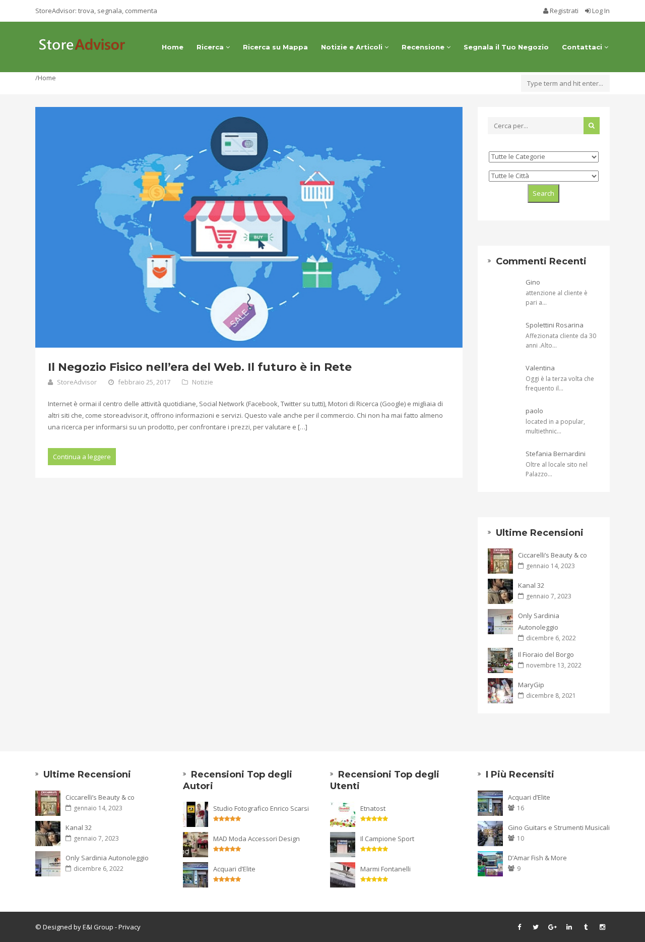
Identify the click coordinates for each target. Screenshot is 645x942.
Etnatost (372, 808)
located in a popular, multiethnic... (555, 426)
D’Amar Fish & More (537, 857)
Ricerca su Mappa (275, 47)
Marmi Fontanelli (385, 868)
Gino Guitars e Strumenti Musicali (559, 827)
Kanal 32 (531, 585)
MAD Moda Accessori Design (256, 838)
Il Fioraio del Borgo (546, 654)
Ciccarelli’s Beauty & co (552, 555)
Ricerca (211, 47)
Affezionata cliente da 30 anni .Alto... (561, 340)
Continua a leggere (82, 456)
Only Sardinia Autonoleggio (538, 621)
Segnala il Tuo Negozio (506, 47)
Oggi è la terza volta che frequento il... (560, 383)
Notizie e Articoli (352, 47)
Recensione (424, 47)
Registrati (564, 10)
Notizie (202, 381)
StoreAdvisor (77, 381)
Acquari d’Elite (234, 868)
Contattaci (583, 47)
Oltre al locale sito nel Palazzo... (557, 469)
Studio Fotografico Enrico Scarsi (261, 808)
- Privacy (127, 926)
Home (172, 47)
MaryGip (531, 684)
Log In (600, 10)
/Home (45, 77)
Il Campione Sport (387, 838)
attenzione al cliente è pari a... (557, 298)
